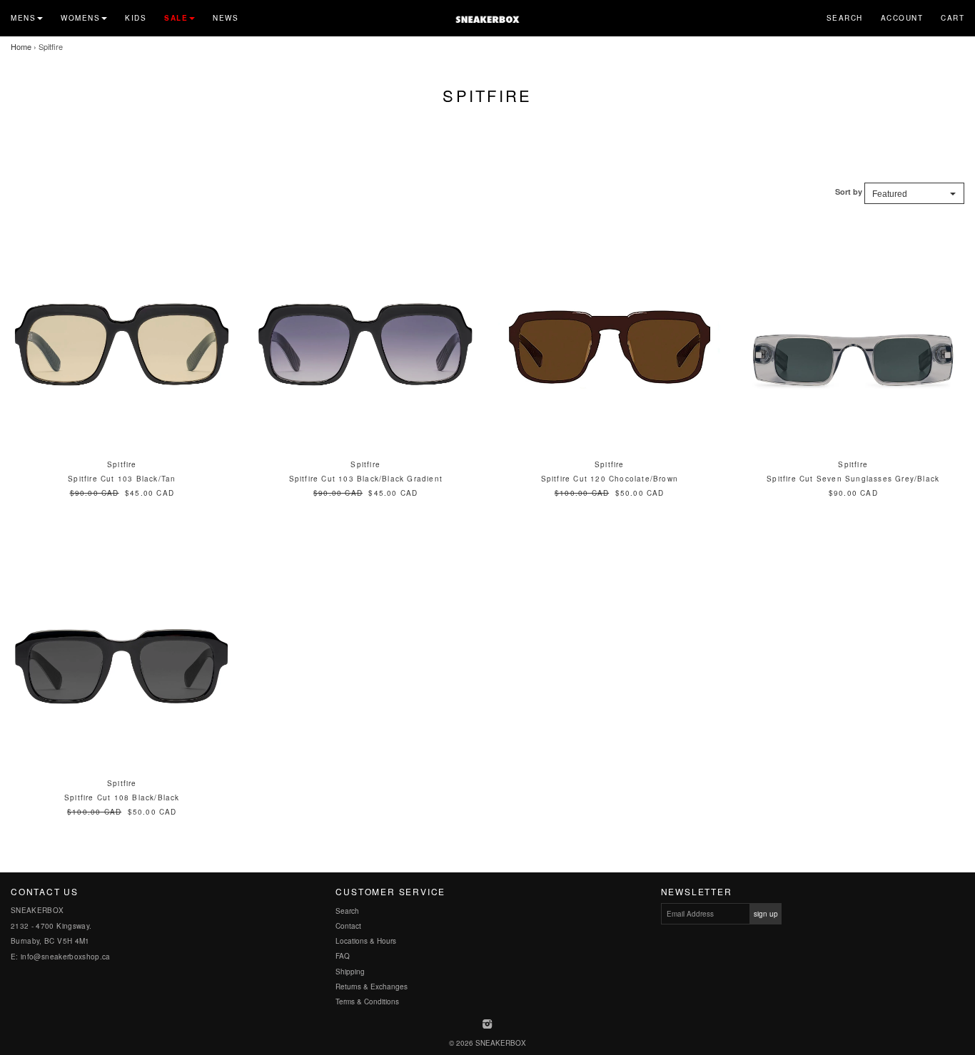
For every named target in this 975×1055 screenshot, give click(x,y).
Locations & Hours (365, 941)
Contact (348, 926)
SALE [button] (176, 18)
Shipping (350, 972)
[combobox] (914, 193)
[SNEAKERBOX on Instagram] (488, 1025)
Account (902, 18)
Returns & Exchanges (371, 987)
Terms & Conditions (367, 1001)
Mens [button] (23, 18)
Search (845, 18)
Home (21, 46)
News (225, 18)
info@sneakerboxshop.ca (66, 957)
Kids (135, 18)
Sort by (848, 191)
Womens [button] (80, 18)
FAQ (342, 956)
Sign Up (766, 914)
